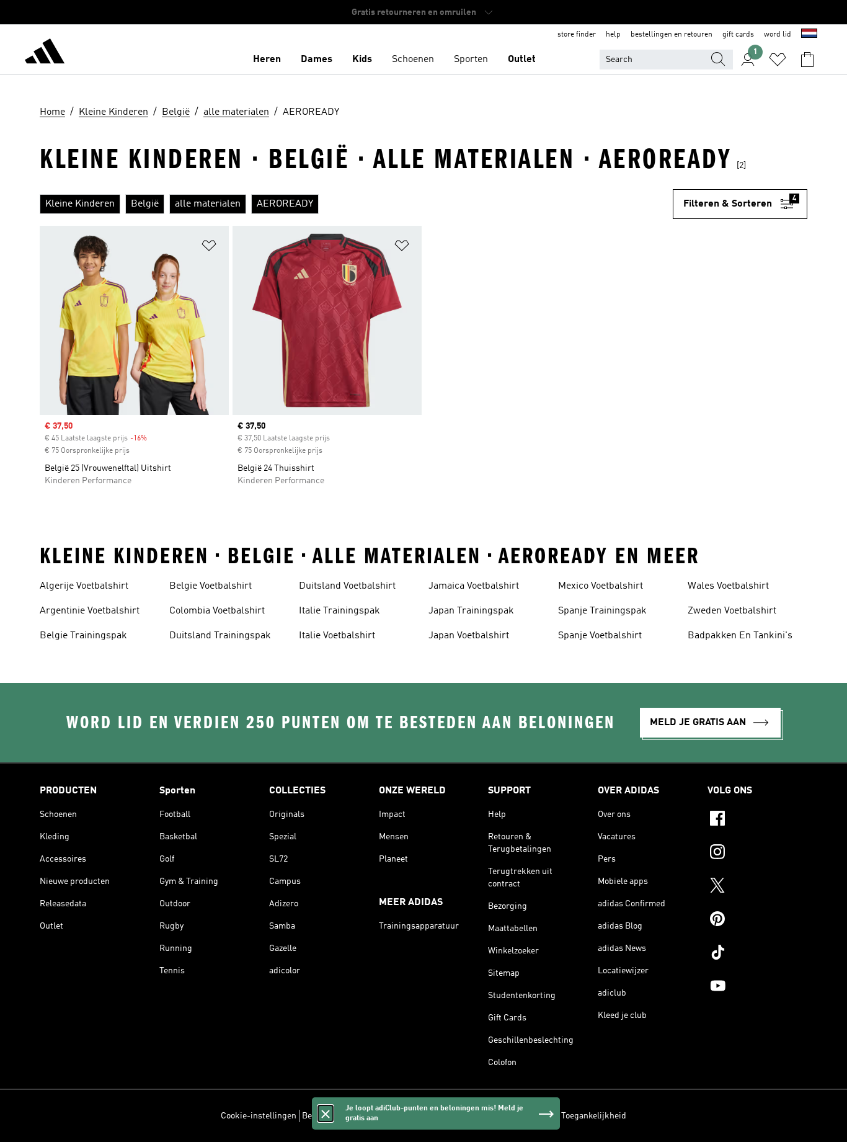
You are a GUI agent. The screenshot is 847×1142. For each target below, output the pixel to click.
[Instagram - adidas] (757, 853)
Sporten (471, 60)
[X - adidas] (757, 887)
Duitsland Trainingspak (220, 636)
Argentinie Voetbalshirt (90, 611)
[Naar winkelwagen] (807, 59)
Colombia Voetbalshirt (217, 611)
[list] (356, 204)
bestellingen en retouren (671, 34)
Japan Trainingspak (471, 611)
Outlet (522, 60)
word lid (777, 34)
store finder (576, 34)
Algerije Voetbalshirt (84, 586)
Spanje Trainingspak (602, 611)
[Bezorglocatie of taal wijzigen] (809, 35)
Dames (316, 60)
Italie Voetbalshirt (337, 636)
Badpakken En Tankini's (740, 636)
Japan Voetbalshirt (468, 636)
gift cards (738, 34)
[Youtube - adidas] (757, 987)
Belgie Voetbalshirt (210, 586)
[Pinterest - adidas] (757, 920)
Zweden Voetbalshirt (732, 611)
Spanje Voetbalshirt (600, 636)
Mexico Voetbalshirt (600, 586)
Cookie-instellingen (258, 1116)
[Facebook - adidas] (757, 820)
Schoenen (413, 60)
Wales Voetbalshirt (728, 586)
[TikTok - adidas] (757, 954)
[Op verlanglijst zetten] (209, 248)
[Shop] (44, 53)
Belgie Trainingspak (83, 636)
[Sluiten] (325, 1113)
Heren (267, 60)
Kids (362, 60)
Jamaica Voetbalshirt (473, 586)
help (613, 34)
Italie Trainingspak (339, 611)
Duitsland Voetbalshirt (347, 586)
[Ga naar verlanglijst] (777, 59)
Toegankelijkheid (593, 1116)
